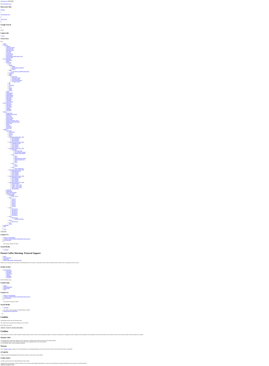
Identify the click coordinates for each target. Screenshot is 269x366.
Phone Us (6, 237)
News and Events (7, 103)
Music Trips (14, 76)
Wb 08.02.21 (15, 214)
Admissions (8, 98)
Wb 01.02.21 (15, 212)
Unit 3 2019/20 (15, 174)
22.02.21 (14, 205)
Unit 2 (13, 163)
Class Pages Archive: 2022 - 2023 (16, 142)
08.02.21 (14, 203)
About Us (5, 45)
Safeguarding (9, 60)
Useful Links (9, 127)
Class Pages (8, 130)
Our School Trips (18, 150)
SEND (7, 91)
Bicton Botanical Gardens (20, 158)
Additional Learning (19, 219)
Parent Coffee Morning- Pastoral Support (12, 260)
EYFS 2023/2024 (16, 138)
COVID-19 (8, 110)
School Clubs (9, 116)
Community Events (16, 77)
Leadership (8, 190)
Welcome (8, 46)
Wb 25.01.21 (15, 211)
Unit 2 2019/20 (15, 173)
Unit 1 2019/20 (15, 172)
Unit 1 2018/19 (15, 178)
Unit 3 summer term (19, 168)
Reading (13, 69)
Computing (11, 85)
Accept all (8, 327)
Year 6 (10, 135)
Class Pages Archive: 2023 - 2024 (16, 137)
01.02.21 (14, 202)
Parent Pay (8, 125)
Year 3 (16, 164)
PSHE (10, 89)
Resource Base (9, 57)
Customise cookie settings (17, 327)
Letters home (9, 106)
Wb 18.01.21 (15, 210)
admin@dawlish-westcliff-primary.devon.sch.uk (19, 238)
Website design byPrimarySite (10, 311)
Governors (8, 52)
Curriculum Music (16, 79)
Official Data (9, 99)
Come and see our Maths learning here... (21, 71)
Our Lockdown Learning (20, 152)
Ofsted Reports (9, 93)
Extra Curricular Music (17, 80)
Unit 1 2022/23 (15, 144)
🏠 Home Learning (10, 193)
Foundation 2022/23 (16, 143)
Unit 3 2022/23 (15, 147)
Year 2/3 (11, 133)
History (10, 74)
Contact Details (9, 53)
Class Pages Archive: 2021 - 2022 (16, 148)
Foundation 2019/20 (16, 171)
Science (10, 90)
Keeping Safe (9, 113)
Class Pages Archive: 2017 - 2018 (16, 182)
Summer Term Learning (20, 153)
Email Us (6, 238)
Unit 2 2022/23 (15, 145)
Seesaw (8, 124)
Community (6, 225)
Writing (13, 66)
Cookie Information (7, 287)
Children (5, 129)
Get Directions (7, 240)
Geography (11, 72)
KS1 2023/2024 (15, 139)
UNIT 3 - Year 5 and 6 (17, 187)
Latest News (9, 104)
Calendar (8, 108)
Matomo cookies (7, 349)
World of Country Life (20, 159)
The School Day (9, 48)
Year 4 (16, 166)
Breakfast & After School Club (13, 121)
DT (10, 86)
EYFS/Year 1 (12, 132)
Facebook (6, 249)
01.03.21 (14, 206)
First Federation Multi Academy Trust (14, 56)
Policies (8, 61)
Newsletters (8, 105)
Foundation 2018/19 (16, 177)
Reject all (3, 327)
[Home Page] (4, 1)
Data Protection (9, 101)
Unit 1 (13, 154)
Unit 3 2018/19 (15, 181)
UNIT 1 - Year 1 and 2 (17, 184)
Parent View (9, 128)
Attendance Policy (10, 50)
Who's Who (8, 51)
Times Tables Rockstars (11, 192)
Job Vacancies (9, 55)
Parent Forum (9, 123)
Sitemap (5, 285)
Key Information (7, 58)
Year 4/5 (11, 134)
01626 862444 (12, 237)
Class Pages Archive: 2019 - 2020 (16, 169)
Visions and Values (10, 47)
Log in (3, 36)
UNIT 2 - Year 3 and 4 (17, 186)
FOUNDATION (15, 183)
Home (4, 43)
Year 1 (16, 156)
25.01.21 (14, 201)
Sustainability (9, 94)
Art (9, 64)
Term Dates (8, 109)
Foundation (14, 149)
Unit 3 (13, 167)
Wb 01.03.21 (15, 215)
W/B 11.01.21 (15, 196)
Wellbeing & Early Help (11, 114)
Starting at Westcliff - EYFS (12, 120)
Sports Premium (9, 95)
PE (9, 82)
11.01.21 (14, 198)
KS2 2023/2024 (15, 140)
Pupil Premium (9, 96)
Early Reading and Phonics (18, 67)
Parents (5, 111)
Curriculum (8, 62)
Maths (10, 70)
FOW (4, 226)
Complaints (8, 100)
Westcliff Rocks (15, 188)
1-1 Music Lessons (16, 81)
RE (9, 84)
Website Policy (6, 288)
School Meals (9, 119)
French (10, 87)
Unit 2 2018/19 (15, 179)
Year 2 (16, 157)
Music (10, 75)
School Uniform (9, 118)
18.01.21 (14, 200)
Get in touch (10, 1)
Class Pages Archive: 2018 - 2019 (16, 176)
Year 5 (10, 222)
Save (13, 364)
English (10, 65)
